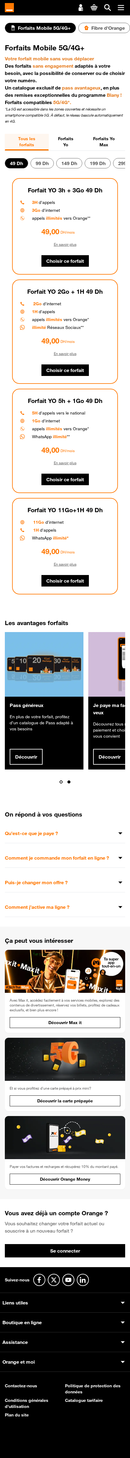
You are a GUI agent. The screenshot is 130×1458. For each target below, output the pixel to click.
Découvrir (26, 757)
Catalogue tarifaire (84, 1400)
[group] (65, 142)
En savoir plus (65, 244)
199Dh (98, 163)
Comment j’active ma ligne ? (37, 907)
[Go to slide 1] (61, 781)
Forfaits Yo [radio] (65, 141)
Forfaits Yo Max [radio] (104, 141)
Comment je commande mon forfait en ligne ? (57, 858)
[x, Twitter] (54, 1280)
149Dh (69, 163)
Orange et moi (18, 1362)
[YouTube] (68, 1280)
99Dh (42, 163)
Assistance (15, 1342)
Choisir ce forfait (65, 261)
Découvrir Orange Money (65, 1179)
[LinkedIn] (83, 1280)
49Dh (16, 163)
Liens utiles (15, 1303)
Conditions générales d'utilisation (26, 1403)
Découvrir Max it (65, 1022)
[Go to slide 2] (68, 781)
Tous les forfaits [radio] (26, 141)
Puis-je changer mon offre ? (36, 882)
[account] (81, 7)
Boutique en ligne (22, 1322)
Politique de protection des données (93, 1389)
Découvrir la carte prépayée (65, 1101)
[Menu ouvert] (121, 7)
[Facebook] (39, 1280)
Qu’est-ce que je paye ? (31, 833)
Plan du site (17, 1415)
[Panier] (94, 7)
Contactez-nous (21, 1386)
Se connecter (65, 1251)
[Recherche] (107, 7)
